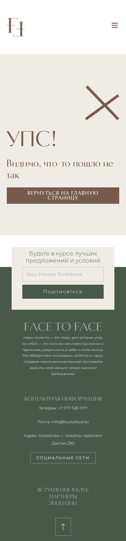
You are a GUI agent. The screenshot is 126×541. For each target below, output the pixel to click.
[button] (114, 25)
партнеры (63, 496)
